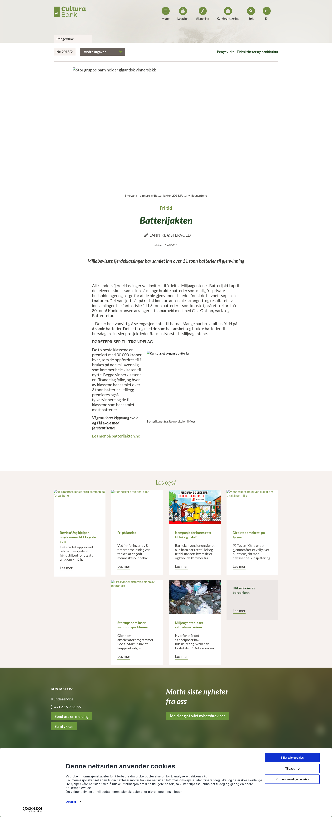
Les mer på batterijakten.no (116, 435)
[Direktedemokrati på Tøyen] (252, 507)
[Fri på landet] (137, 507)
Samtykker (64, 726)
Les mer (66, 567)
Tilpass (290, 768)
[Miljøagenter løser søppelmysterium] (195, 597)
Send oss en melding (72, 716)
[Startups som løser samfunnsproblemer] (137, 597)
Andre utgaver (95, 52)
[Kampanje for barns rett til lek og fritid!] (195, 507)
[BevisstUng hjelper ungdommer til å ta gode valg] (79, 507)
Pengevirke (65, 39)
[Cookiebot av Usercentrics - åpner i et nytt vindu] (32, 809)
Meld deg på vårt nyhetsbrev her (197, 715)
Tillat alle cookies (292, 757)
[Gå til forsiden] (70, 10)
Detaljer (71, 801)
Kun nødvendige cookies (292, 779)
